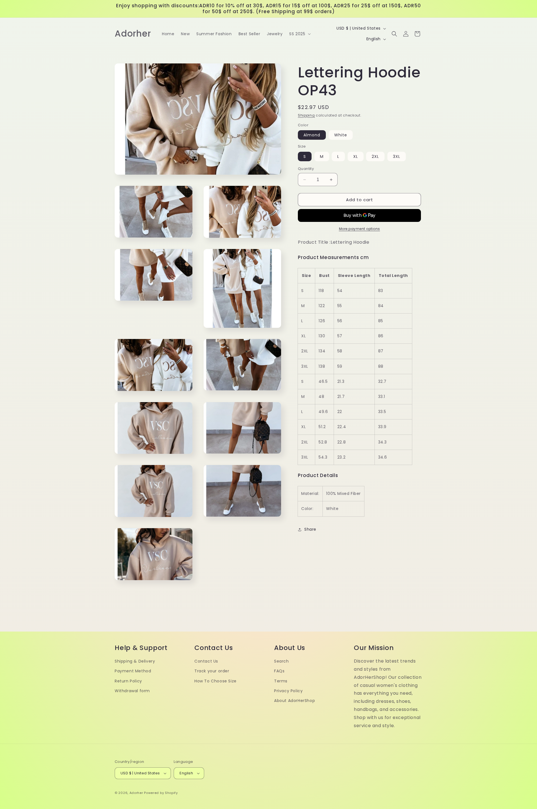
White (340, 135)
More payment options (359, 228)
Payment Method (133, 671)
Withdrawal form (132, 691)
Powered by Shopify (161, 793)
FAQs (279, 671)
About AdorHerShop (294, 700)
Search (281, 661)
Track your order (211, 671)
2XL (375, 156)
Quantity (306, 168)
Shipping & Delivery (135, 661)
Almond (311, 135)
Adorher (136, 793)
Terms (281, 681)
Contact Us (206, 661)
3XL (396, 156)
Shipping (306, 115)
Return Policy (128, 681)
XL (355, 156)
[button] (299, 34)
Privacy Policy (288, 691)
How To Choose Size (215, 681)
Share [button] (310, 529)
